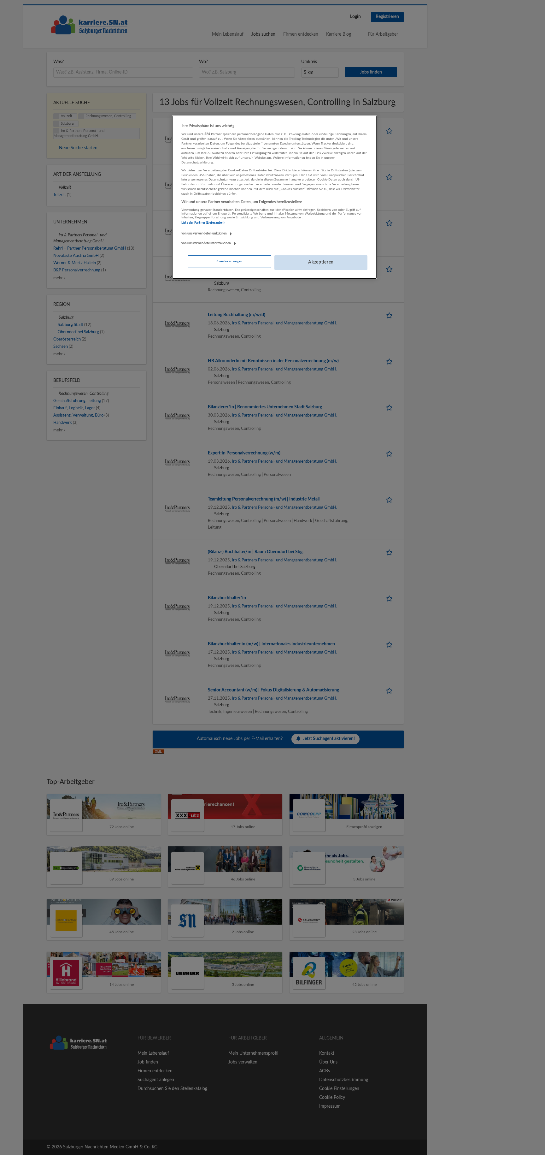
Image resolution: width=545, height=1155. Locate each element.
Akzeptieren (321, 262)
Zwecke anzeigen (229, 261)
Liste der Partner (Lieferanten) (203, 222)
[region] (274, 197)
